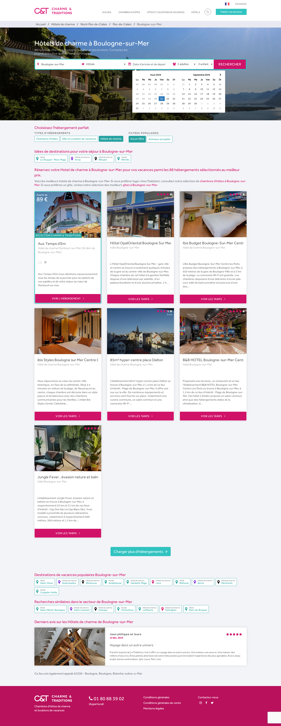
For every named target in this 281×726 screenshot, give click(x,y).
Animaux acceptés (160, 139)
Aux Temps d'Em (52, 243)
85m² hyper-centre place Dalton (136, 360)
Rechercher (229, 64)
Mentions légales (153, 708)
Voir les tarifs (139, 299)
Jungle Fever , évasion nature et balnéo (69, 477)
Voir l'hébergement (67, 298)
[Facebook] (206, 703)
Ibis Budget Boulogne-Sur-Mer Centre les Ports (222, 243)
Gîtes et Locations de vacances (165, 12)
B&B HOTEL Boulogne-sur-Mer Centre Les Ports (223, 360)
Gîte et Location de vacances (79, 138)
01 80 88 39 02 (108, 698)
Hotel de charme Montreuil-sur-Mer (60, 248)
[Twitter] (212, 703)
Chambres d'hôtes (129, 12)
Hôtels (195, 12)
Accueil (107, 12)
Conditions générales (156, 697)
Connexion (241, 3)
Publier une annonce (231, 11)
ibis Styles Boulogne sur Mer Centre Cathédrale (76, 360)
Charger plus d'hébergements (139, 551)
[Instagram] (200, 703)
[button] (227, 3)
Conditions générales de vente (162, 702)
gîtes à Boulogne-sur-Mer (140, 185)
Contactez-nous (208, 697)
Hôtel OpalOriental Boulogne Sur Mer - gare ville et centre (158, 243)
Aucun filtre (137, 138)
